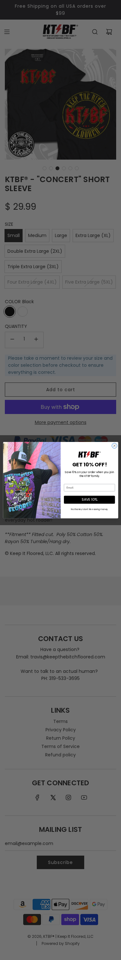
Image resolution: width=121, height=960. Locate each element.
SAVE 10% (89, 499)
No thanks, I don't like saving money (89, 508)
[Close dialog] (114, 445)
